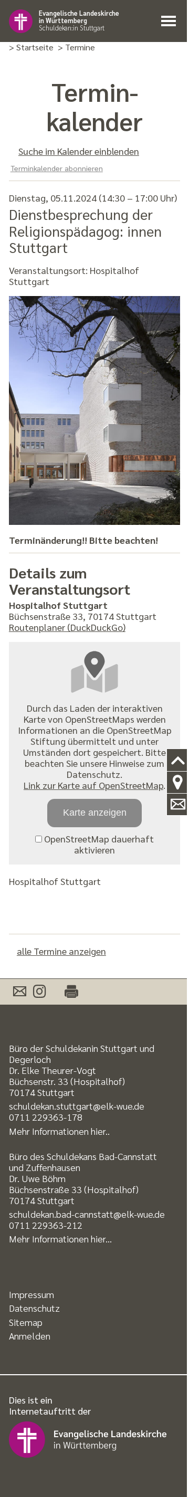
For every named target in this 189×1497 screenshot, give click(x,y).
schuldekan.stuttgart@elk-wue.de (76, 1106)
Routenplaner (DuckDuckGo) (67, 627)
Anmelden (29, 1336)
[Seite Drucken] (65, 991)
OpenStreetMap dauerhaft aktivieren (98, 844)
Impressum (31, 1294)
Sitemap (26, 1322)
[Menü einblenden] (169, 21)
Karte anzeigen (95, 812)
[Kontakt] (178, 805)
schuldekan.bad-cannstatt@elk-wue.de (87, 1214)
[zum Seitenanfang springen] (178, 760)
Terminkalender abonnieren (56, 168)
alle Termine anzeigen (61, 951)
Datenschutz (34, 1308)
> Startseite (31, 47)
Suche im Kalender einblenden (78, 151)
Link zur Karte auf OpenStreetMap (93, 785)
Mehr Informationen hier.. (59, 1131)
